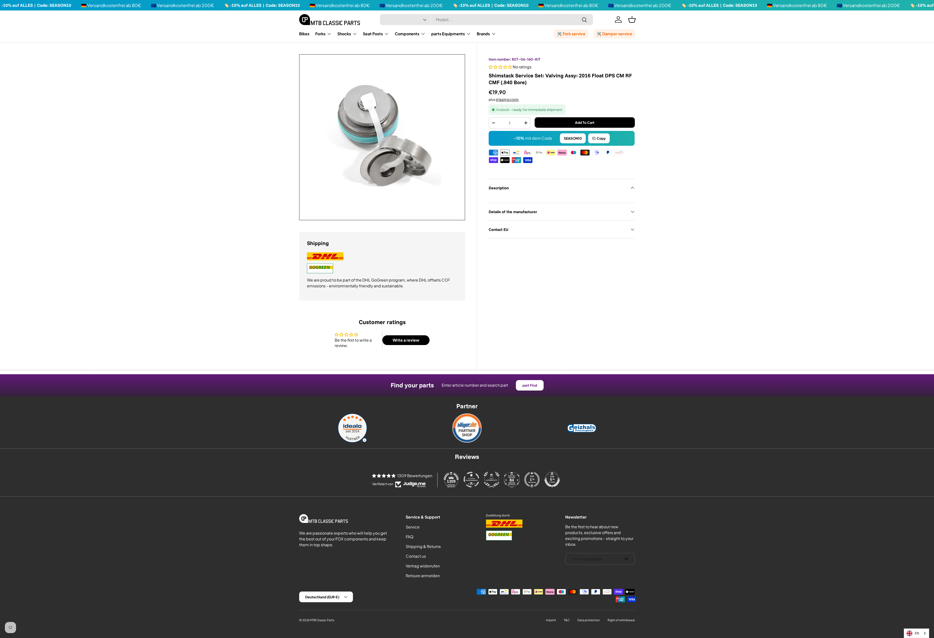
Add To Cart (584, 122)
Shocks (344, 33)
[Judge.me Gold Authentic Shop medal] (491, 479)
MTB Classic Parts (322, 620)
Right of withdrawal (621, 620)
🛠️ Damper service (614, 33)
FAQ (409, 536)
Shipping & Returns (423, 546)
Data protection (588, 620)
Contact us (416, 556)
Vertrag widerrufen (423, 565)
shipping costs (507, 99)
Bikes (304, 33)
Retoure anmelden (423, 575)
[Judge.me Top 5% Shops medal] (552, 479)
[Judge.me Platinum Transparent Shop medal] (471, 479)
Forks (320, 33)
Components (407, 33)
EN (917, 633)
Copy (601, 138)
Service (413, 526)
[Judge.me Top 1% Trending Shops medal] (532, 479)
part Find (529, 385)
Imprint (551, 620)
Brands (483, 33)
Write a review (406, 340)
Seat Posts (373, 33)
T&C (567, 620)
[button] (632, 19)
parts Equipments (448, 33)
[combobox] (486, 19)
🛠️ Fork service (571, 33)
